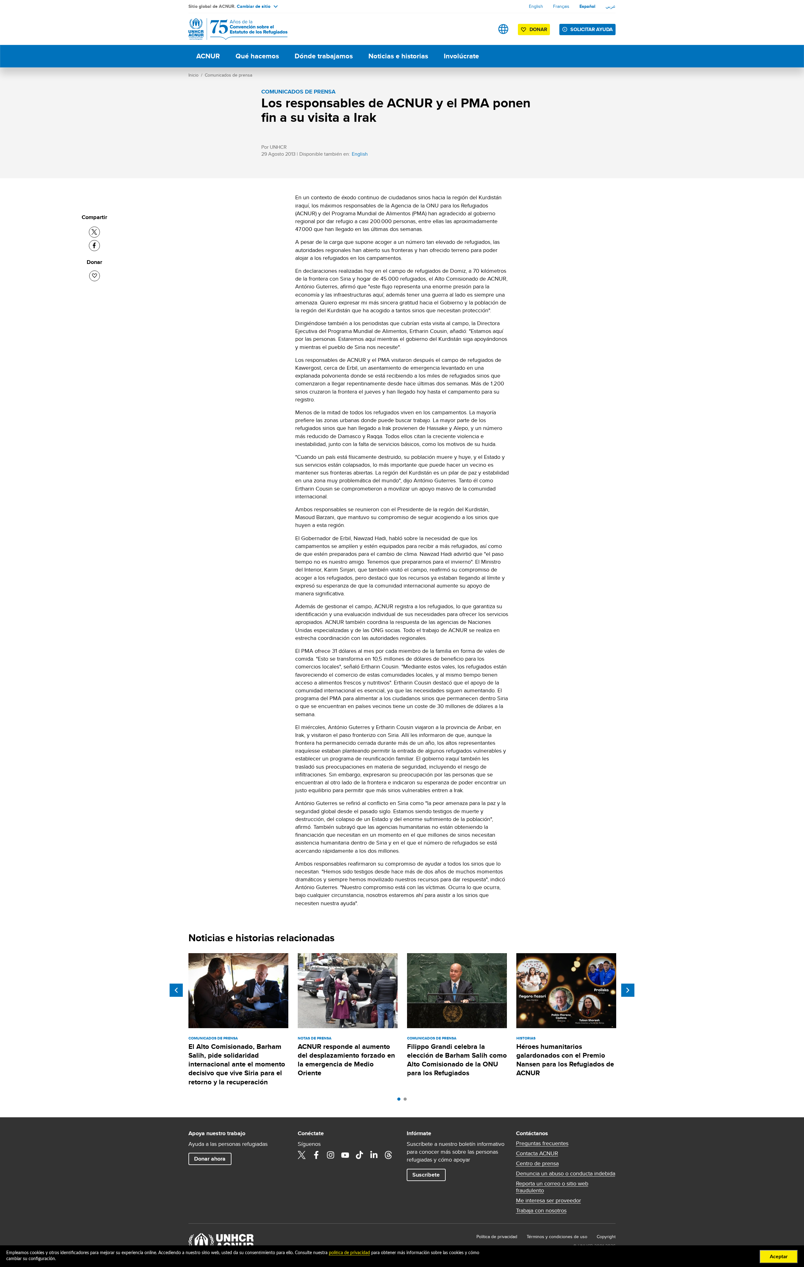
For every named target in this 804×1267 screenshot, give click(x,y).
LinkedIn (374, 1155)
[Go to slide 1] (400, 1101)
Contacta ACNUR (537, 1153)
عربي (611, 6)
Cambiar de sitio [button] (253, 6)
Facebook (316, 1155)
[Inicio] (232, 29)
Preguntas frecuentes (542, 1143)
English (536, 6)
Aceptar (779, 1256)
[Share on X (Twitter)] (94, 232)
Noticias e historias (398, 56)
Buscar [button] (483, 29)
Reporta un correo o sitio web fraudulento (552, 1187)
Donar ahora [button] (209, 1159)
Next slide (627, 990)
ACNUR (208, 56)
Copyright (606, 1236)
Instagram (331, 1155)
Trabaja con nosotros (541, 1210)
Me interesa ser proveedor (548, 1200)
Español (587, 6)
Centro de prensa (537, 1163)
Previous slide (176, 990)
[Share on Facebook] (94, 245)
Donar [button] (538, 29)
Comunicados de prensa (228, 75)
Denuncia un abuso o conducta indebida (565, 1173)
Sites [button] (503, 29)
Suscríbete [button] (426, 1175)
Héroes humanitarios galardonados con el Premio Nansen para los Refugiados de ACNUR (565, 1059)
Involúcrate (461, 56)
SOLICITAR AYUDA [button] (591, 29)
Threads (388, 1155)
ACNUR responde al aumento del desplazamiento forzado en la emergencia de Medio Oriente (346, 1059)
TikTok (360, 1155)
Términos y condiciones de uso (557, 1236)
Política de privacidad (496, 1236)
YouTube (345, 1155)
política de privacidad (349, 1253)
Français (561, 6)
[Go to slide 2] (407, 1101)
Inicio (193, 75)
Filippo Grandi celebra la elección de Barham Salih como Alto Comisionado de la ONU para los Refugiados (457, 1059)
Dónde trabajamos (324, 56)
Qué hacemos (257, 56)
